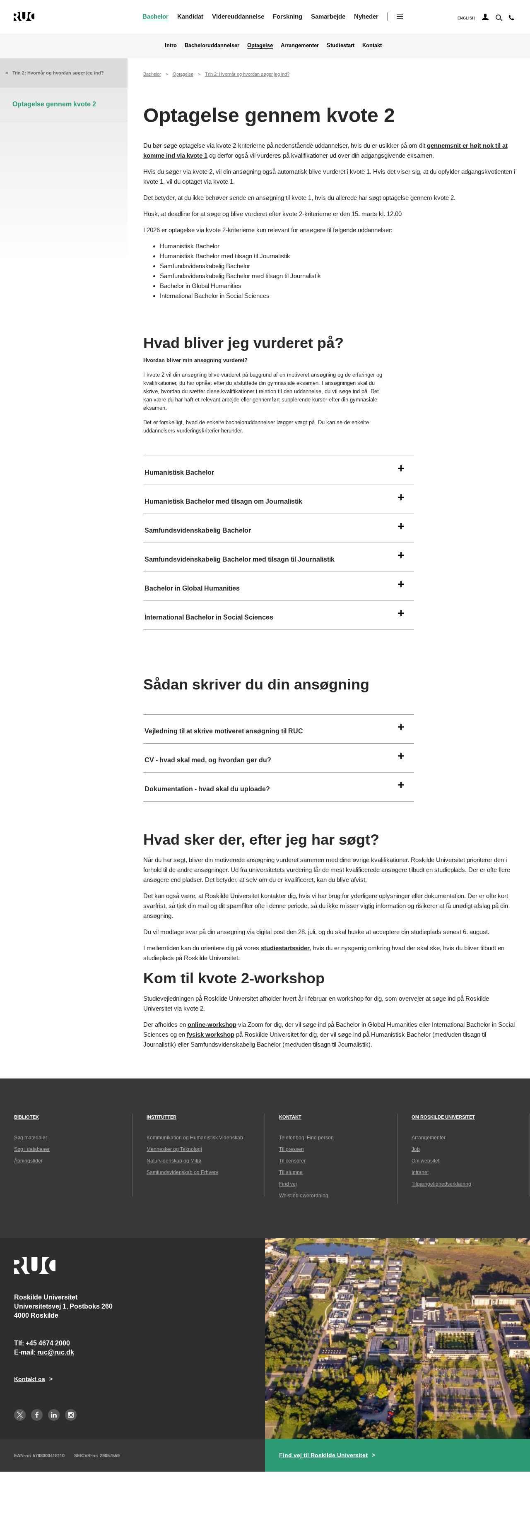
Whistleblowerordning (303, 1196)
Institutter (161, 1116)
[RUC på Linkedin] (54, 1415)
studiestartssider (285, 947)
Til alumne (291, 1172)
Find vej (288, 1184)
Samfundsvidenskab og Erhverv (182, 1172)
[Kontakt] (511, 19)
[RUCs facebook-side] (37, 1415)
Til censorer (292, 1161)
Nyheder (366, 16)
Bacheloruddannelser (212, 45)
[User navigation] (485, 17)
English (466, 18)
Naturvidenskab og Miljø (174, 1161)
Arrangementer (300, 45)
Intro (171, 45)
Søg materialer (30, 1138)
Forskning (287, 16)
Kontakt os (29, 1379)
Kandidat (190, 16)
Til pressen (291, 1149)
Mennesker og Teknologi (174, 1149)
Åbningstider (28, 1161)
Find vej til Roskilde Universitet (323, 1455)
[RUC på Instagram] (71, 1415)
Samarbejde (328, 16)
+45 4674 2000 (48, 1343)
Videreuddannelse (238, 16)
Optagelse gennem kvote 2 (54, 104)
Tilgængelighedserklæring (441, 1184)
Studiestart (340, 45)
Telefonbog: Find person (306, 1138)
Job (416, 1149)
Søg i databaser (32, 1149)
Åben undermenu (400, 16)
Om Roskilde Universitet (443, 1116)
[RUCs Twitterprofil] (20, 1415)
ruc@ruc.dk (55, 1352)
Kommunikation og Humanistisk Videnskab (195, 1138)
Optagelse (260, 45)
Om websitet (425, 1161)
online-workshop (212, 1024)
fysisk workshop (210, 1034)
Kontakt (372, 45)
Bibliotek (26, 1116)
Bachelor (155, 16)
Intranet (420, 1172)
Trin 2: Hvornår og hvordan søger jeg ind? (58, 72)
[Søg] (498, 17)
